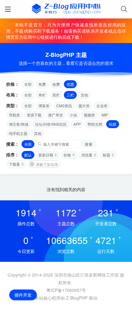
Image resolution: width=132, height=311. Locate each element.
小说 (73, 114)
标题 (106, 154)
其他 (84, 94)
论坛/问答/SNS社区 (51, 124)
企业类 (101, 105)
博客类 (43, 105)
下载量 (14, 164)
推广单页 (55, 114)
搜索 (88, 144)
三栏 (70, 94)
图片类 (84, 105)
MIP (105, 114)
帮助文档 (94, 124)
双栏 (56, 94)
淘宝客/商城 (18, 124)
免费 (42, 84)
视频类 (89, 114)
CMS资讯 (64, 105)
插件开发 (23, 295)
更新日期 (45, 154)
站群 (112, 124)
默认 (28, 154)
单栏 (42, 94)
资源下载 (34, 114)
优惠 (70, 84)
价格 (67, 154)
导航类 (14, 114)
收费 (56, 84)
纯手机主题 (18, 133)
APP (77, 124)
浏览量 (86, 154)
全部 (28, 84)
